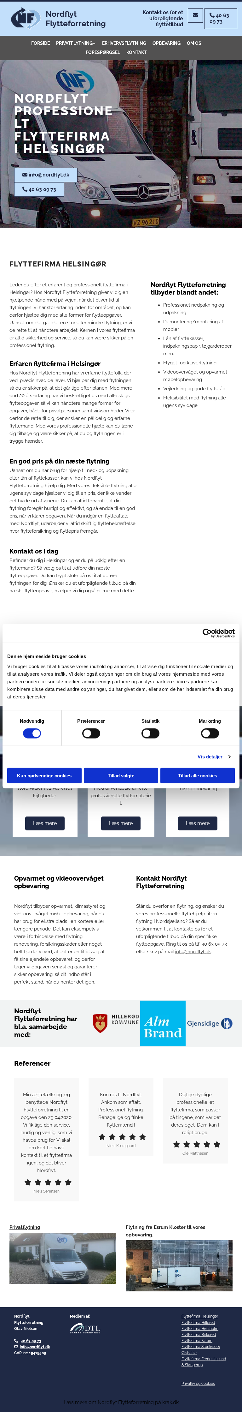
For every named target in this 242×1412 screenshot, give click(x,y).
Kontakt (136, 52)
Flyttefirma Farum (197, 1340)
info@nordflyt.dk (35, 1347)
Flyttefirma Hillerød (198, 1322)
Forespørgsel (103, 52)
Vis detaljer (210, 756)
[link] (76, 43)
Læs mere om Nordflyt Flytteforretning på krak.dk (121, 1402)
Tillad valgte (121, 775)
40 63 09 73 (214, 944)
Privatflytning (74, 43)
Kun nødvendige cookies (44, 775)
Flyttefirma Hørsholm (200, 1328)
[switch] (91, 733)
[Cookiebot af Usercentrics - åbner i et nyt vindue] (207, 633)
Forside (40, 43)
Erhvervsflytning (124, 43)
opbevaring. (139, 1235)
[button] (195, 15)
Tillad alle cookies (197, 775)
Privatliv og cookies (198, 1383)
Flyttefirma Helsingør (200, 1316)
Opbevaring (167, 43)
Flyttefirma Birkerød (199, 1334)
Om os (194, 43)
